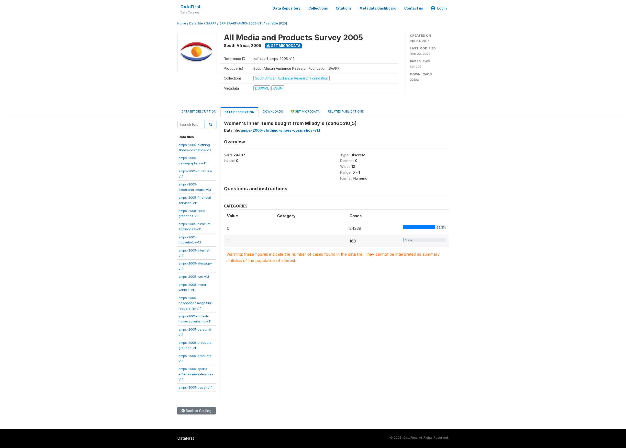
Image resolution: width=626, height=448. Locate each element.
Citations (344, 8)
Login (442, 8)
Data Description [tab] (239, 112)
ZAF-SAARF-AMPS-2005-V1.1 (241, 23)
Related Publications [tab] (346, 111)
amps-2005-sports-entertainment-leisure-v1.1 (196, 374)
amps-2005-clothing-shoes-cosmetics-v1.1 (280, 130)
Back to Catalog (198, 411)
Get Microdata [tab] (307, 111)
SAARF (211, 23)
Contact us (413, 8)
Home (181, 23)
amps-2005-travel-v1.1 (195, 387)
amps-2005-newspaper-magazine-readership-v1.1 (196, 303)
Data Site (196, 23)
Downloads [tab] (273, 111)
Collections (318, 8)
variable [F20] (276, 23)
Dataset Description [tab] (198, 111)
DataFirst (190, 6)
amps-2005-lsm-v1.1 (194, 276)
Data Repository (287, 8)
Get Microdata (285, 46)
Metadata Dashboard (377, 8)
